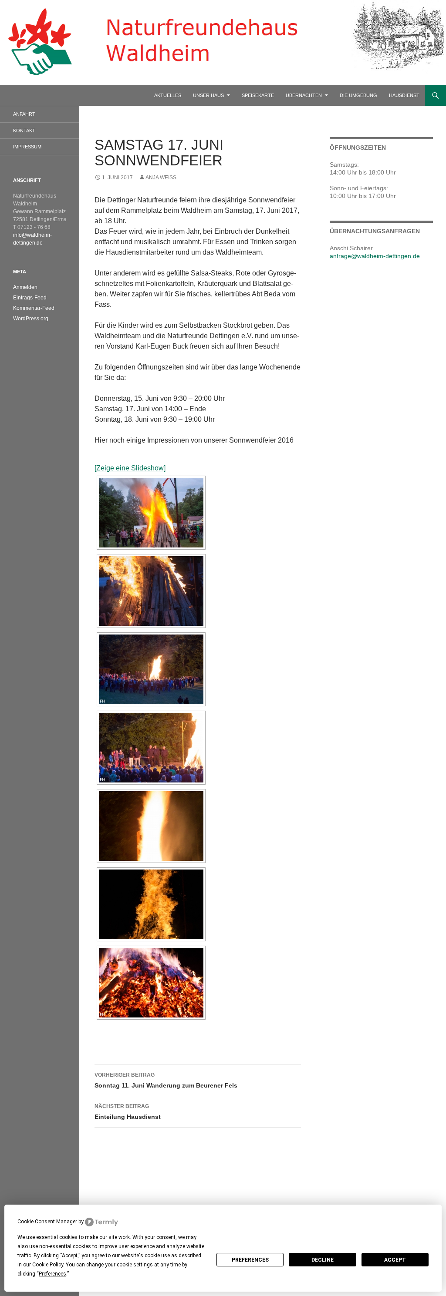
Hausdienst (404, 95)
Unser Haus (208, 95)
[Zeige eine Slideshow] (130, 468)
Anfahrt (24, 114)
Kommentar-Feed (33, 308)
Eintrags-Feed (30, 298)
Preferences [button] (52, 1274)
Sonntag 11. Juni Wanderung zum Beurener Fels (166, 1080)
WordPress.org (30, 319)
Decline (322, 1260)
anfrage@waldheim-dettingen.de (375, 255)
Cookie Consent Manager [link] (47, 1222)
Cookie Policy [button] (47, 1265)
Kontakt (24, 130)
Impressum (27, 146)
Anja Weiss (160, 178)
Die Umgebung (358, 95)
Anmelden (25, 287)
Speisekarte (258, 95)
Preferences (250, 1260)
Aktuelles (167, 95)
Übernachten (304, 95)
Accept (395, 1260)
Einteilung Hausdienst (128, 1111)
